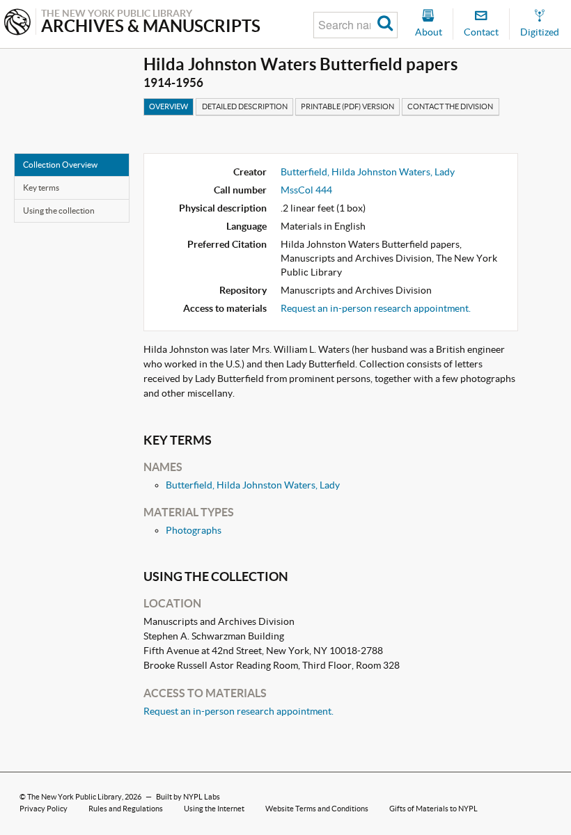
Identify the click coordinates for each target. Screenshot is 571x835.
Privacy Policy (43, 808)
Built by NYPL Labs (188, 797)
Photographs (193, 530)
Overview (168, 106)
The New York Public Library (74, 797)
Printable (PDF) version (347, 106)
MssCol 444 (306, 190)
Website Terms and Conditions (316, 808)
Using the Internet (214, 808)
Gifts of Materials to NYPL (433, 808)
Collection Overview (60, 164)
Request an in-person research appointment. (376, 308)
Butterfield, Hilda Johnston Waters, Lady (368, 171)
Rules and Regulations (125, 808)
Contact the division (450, 106)
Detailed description (245, 106)
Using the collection (59, 210)
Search (385, 25)
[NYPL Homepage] (17, 23)
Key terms (41, 187)
